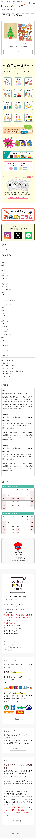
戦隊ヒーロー (5, 276)
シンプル (4, 286)
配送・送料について (7, 365)
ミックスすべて (6, 305)
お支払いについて (11, 660)
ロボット (4, 278)
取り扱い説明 (5, 376)
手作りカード (10, 9)
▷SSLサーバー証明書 (18, 560)
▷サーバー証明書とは (18, 558)
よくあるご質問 (6, 374)
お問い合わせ (8, 650)
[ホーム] (18, 584)
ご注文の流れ (5, 363)
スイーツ (4, 268)
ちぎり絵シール (6, 350)
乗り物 (3, 270)
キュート (4, 281)
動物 (2, 262)
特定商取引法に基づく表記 (12, 647)
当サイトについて (9, 641)
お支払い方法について (8, 368)
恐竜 (2, 265)
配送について (9, 760)
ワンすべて (5, 259)
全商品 (3, 9)
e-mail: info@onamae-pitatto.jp (15, 609)
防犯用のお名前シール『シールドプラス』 (16, 393)
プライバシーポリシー (11, 644)
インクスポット (6, 289)
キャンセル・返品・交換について (12, 371)
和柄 (2, 292)
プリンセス (5, 284)
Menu (34, 2)
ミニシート (5, 249)
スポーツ (4, 294)
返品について (9, 731)
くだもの (4, 273)
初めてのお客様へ (7, 360)
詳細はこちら (18, 719)
